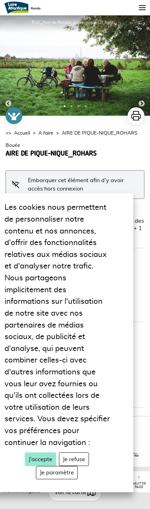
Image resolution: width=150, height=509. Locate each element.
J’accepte (40, 459)
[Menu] (142, 7)
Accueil (22, 133)
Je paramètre (57, 472)
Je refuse (74, 459)
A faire (45, 133)
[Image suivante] (141, 65)
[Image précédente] (8, 65)
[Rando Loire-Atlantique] (24, 7)
